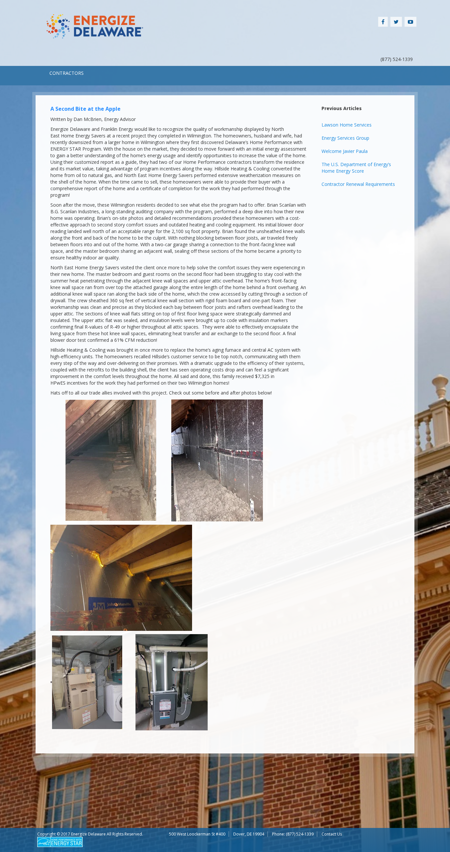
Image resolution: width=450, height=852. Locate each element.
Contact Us (332, 834)
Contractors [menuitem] (66, 73)
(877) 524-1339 (300, 834)
